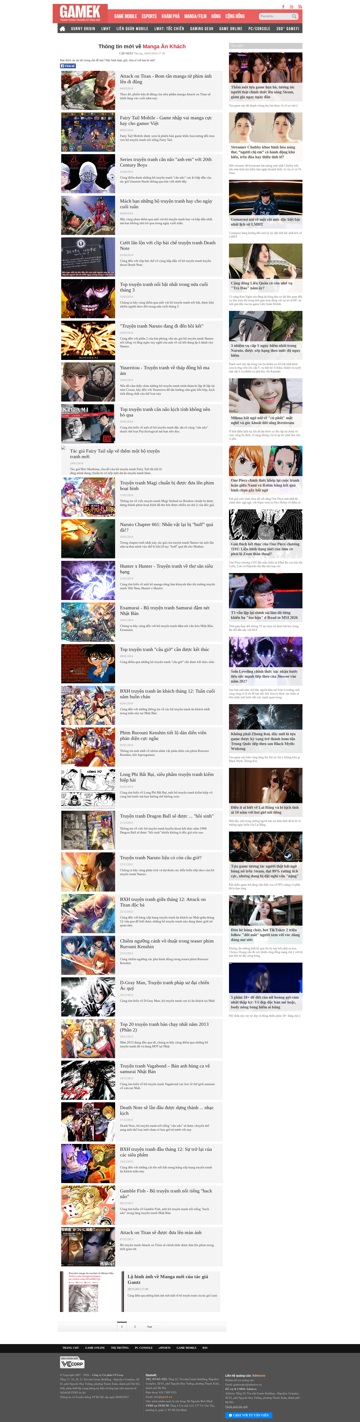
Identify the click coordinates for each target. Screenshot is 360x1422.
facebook (283, 7)
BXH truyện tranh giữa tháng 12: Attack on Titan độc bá (163, 901)
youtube (291, 7)
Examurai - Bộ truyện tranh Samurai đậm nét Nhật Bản (165, 610)
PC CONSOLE (144, 1347)
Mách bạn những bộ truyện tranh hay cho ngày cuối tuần (166, 203)
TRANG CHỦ (70, 1347)
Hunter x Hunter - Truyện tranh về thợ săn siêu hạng (166, 568)
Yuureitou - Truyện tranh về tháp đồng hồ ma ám (164, 370)
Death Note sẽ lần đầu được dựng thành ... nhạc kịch (167, 1110)
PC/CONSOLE (260, 28)
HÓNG (216, 15)
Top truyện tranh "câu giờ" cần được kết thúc (164, 649)
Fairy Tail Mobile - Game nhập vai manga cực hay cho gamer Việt (166, 120)
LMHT (106, 28)
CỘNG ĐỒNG (235, 15)
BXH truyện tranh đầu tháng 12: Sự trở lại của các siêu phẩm (166, 1151)
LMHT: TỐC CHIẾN (169, 28)
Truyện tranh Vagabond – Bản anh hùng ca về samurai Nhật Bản (165, 1068)
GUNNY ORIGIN (83, 28)
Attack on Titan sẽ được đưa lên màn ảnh (161, 1232)
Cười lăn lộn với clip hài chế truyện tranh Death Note (168, 245)
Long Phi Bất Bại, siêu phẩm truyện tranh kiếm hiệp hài (167, 777)
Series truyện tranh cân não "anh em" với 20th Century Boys (166, 162)
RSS (205, 1347)
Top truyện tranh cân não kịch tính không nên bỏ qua (165, 411)
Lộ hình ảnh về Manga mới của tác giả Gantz (168, 1279)
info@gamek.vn (163, 1396)
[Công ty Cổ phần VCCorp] (72, 1362)
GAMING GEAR (202, 28)
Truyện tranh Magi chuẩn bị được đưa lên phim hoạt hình (167, 485)
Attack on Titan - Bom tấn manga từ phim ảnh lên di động (166, 78)
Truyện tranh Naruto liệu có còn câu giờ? (161, 857)
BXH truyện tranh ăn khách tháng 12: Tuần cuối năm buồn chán (167, 693)
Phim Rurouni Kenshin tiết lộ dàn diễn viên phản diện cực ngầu (163, 735)
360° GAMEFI (287, 28)
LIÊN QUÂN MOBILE (133, 28)
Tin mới (237, 46)
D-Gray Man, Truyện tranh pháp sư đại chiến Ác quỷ (164, 985)
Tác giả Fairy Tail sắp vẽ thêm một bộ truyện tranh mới (115, 453)
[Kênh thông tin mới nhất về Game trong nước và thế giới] (80, 13)
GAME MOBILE (125, 15)
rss (300, 7)
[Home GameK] (62, 28)
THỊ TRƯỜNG (120, 1347)
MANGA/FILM (195, 15)
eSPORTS (149, 15)
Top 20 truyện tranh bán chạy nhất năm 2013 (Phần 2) (164, 1026)
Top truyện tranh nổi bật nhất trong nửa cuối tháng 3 (164, 287)
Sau (149, 1326)
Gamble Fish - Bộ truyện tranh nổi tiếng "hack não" (166, 1193)
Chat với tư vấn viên (251, 1415)
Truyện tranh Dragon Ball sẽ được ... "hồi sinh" (167, 816)
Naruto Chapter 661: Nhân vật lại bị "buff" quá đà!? (166, 527)
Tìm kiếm (295, 16)
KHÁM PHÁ (171, 15)
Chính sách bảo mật (236, 1406)
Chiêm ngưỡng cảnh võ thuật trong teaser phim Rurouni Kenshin (167, 943)
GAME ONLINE (231, 28)
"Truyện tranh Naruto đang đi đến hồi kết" (162, 326)
